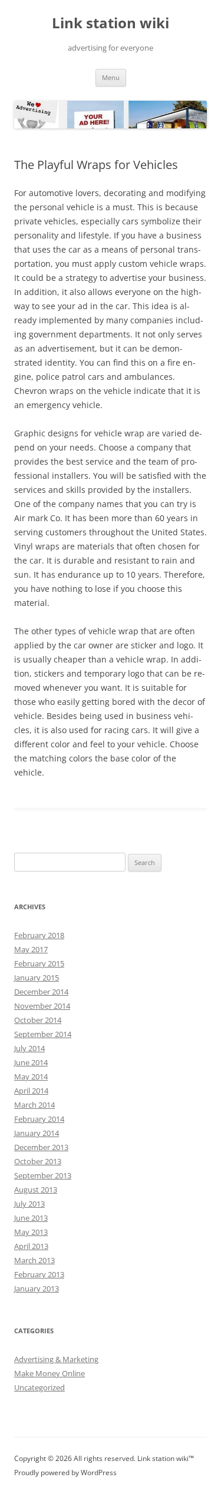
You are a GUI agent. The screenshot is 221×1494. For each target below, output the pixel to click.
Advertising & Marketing (56, 1359)
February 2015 (39, 963)
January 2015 (36, 977)
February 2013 (39, 1274)
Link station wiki (110, 23)
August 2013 (35, 1189)
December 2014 (41, 991)
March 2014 (34, 1104)
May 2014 (31, 1076)
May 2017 (31, 949)
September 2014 (42, 1034)
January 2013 (36, 1288)
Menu (111, 77)
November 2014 (42, 1006)
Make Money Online (49, 1373)
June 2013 (31, 1218)
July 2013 (29, 1203)
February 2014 (39, 1119)
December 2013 (41, 1147)
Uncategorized (39, 1387)
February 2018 (39, 935)
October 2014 (37, 1020)
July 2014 (29, 1048)
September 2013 (42, 1175)
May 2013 (31, 1232)
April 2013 (31, 1246)
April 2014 (31, 1090)
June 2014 (31, 1062)
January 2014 (36, 1133)
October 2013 (37, 1161)
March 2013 (34, 1260)
